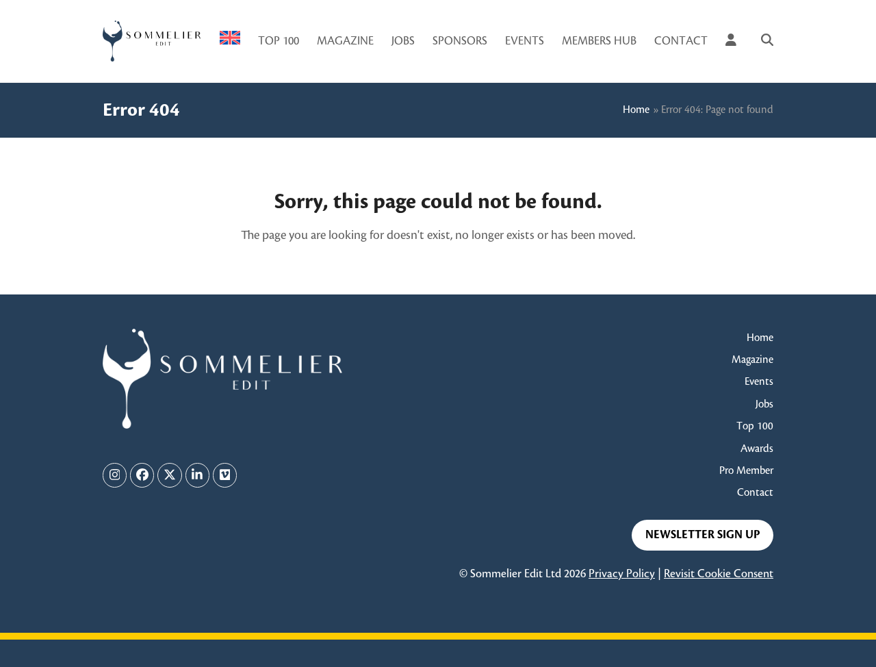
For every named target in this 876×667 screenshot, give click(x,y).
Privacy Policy (622, 574)
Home (636, 110)
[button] (767, 41)
